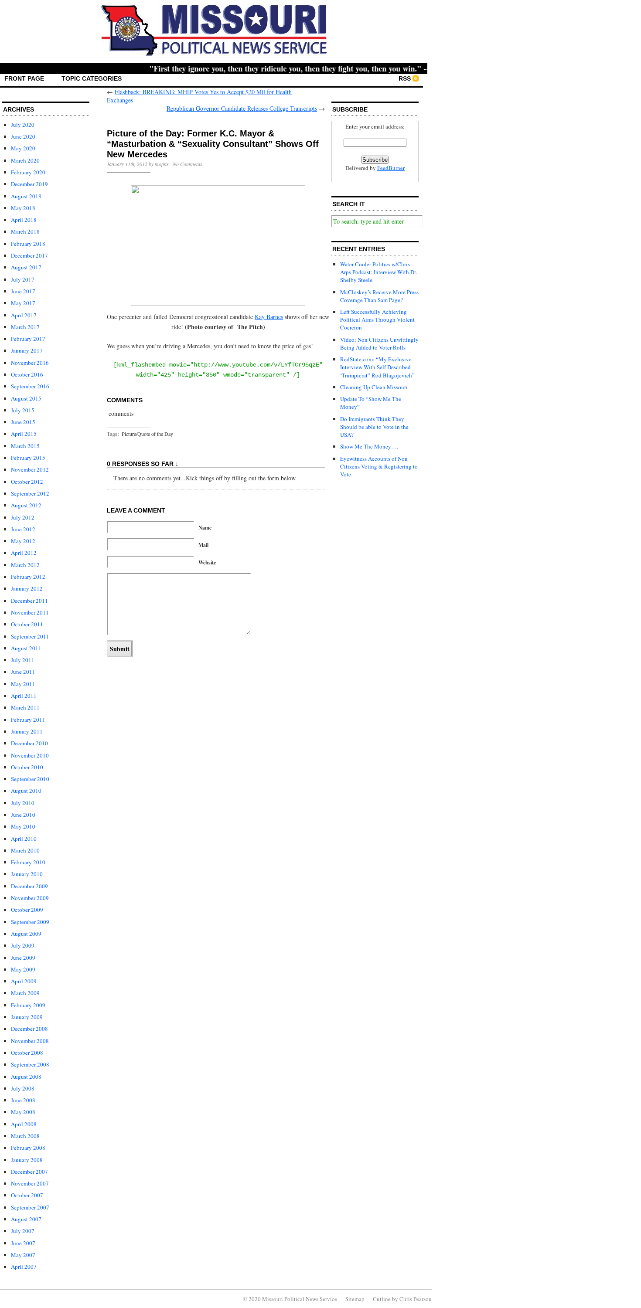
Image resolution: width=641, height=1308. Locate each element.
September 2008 (30, 1064)
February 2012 (28, 577)
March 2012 (25, 565)
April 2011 (24, 696)
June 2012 (23, 529)
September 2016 (30, 386)
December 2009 (29, 886)
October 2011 (27, 624)
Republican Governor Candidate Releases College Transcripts (242, 108)
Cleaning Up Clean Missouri (374, 387)
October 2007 (27, 1195)
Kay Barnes (269, 317)
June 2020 (23, 136)
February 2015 (28, 458)
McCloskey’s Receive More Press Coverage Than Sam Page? (379, 296)
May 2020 (23, 148)
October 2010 (27, 767)
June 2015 (23, 422)
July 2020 (22, 125)
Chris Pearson (415, 1299)
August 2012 (26, 505)
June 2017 (23, 291)
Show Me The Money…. (369, 446)
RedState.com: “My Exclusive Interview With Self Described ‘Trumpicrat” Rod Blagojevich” (377, 367)
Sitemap (355, 1299)
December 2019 (29, 184)
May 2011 (23, 684)
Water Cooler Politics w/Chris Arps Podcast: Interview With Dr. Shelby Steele (378, 272)
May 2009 (23, 969)
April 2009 (24, 981)
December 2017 (29, 255)
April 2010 (24, 839)
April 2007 (24, 1267)
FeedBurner (391, 168)
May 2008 (23, 1112)
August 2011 (26, 648)
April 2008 (24, 1124)
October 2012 (27, 482)
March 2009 (25, 993)
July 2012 (22, 517)
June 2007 (23, 1243)
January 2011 (27, 731)
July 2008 (22, 1088)
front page (24, 78)
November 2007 (30, 1183)
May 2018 (23, 208)
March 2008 (25, 1136)
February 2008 (28, 1148)
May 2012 (23, 541)
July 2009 (22, 945)
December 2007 (29, 1172)
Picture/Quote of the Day (147, 433)
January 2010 (27, 874)
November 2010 (30, 755)
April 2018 (24, 220)
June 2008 (23, 1100)
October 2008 (27, 1053)
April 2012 (24, 553)
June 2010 (23, 815)
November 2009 (30, 898)
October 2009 (27, 910)
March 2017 (25, 327)
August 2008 (26, 1076)
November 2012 (30, 469)
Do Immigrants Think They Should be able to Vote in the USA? (374, 426)
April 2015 (24, 434)
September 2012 (30, 493)
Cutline (382, 1299)
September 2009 (30, 922)
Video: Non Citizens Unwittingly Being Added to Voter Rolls (379, 343)
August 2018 (26, 196)
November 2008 (30, 1041)
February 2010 (28, 862)
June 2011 (23, 672)
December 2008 (29, 1029)
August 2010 (26, 791)
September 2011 (30, 636)
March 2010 (25, 850)
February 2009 (28, 1005)
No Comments (187, 163)
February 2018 (28, 244)
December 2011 (29, 601)
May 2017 (23, 303)
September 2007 (30, 1207)
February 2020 (28, 172)
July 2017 (22, 279)
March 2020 (25, 160)
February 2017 (28, 339)
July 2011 (22, 660)
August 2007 (26, 1219)
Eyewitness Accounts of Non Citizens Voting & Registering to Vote (379, 466)
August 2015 (26, 398)
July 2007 (22, 1231)
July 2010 (22, 803)
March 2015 (25, 446)
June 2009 (23, 957)
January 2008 (27, 1160)
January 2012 (27, 588)
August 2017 (26, 267)
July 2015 (22, 410)
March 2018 (25, 231)
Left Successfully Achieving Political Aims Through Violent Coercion (377, 319)
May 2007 (23, 1255)
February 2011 (28, 720)
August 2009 (26, 934)
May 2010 (23, 826)
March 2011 (25, 707)
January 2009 (27, 1017)
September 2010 (30, 779)
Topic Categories (91, 78)
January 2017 (27, 350)
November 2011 (30, 612)
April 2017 (24, 315)
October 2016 (27, 374)
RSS (405, 78)
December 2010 (29, 743)
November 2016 (30, 363)
